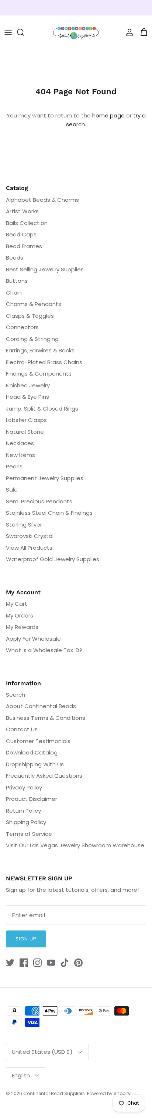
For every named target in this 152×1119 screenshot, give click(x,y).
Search (15, 695)
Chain (14, 292)
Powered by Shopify (109, 1093)
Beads (14, 257)
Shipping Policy (26, 822)
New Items (20, 455)
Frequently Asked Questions (44, 776)
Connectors (22, 327)
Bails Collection (27, 223)
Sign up (26, 938)
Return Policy (23, 810)
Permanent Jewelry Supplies (44, 478)
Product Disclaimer (31, 799)
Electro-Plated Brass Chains (44, 362)
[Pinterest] (78, 962)
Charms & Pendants (33, 304)
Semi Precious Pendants (39, 501)
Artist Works (22, 211)
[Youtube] (51, 962)
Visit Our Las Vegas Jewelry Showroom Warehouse (75, 845)
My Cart (16, 604)
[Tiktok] (65, 962)
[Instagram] (37, 962)
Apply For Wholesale (33, 639)
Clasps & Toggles (30, 316)
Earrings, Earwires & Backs (40, 350)
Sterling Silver (24, 524)
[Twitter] (10, 962)
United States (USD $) (42, 1052)
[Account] (128, 32)
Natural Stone (25, 432)
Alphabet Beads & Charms (42, 200)
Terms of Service (29, 834)
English (21, 1075)
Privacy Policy (24, 787)
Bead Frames (24, 246)
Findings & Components (39, 373)
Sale (12, 489)
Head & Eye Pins (27, 397)
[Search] (24, 32)
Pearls (14, 466)
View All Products (29, 548)
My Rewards (22, 627)
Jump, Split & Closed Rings (42, 408)
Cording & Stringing (32, 339)
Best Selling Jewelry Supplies (45, 269)
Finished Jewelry (28, 385)
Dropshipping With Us (35, 764)
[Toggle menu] (8, 32)
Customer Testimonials (38, 741)
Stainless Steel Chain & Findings (49, 513)
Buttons (17, 281)
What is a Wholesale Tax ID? (44, 650)
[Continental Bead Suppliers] (76, 32)
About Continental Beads (41, 706)
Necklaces (20, 443)
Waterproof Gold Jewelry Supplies (52, 559)
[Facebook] (24, 962)
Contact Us (22, 729)
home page (108, 115)
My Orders (19, 615)
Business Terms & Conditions (45, 718)
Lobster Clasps (26, 420)
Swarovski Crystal (29, 536)
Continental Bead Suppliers (54, 1093)
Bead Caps (21, 234)
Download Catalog (32, 752)
